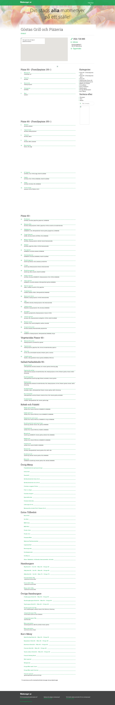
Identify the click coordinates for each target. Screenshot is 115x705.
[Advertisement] (48, 108)
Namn (81, 100)
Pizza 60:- (82, 79)
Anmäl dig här (70, 698)
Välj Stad (90, 3)
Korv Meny (82, 91)
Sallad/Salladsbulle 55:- (86, 82)
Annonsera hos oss (25, 698)
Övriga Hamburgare (85, 89)
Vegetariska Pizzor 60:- (86, 80)
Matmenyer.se (25, 2)
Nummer (82, 97)
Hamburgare (83, 88)
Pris (81, 99)
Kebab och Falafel (84, 83)
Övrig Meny (82, 85)
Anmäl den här (48, 698)
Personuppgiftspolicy (26, 701)
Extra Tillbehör (83, 86)
